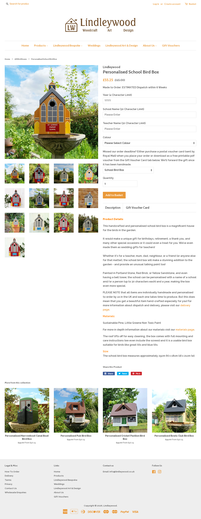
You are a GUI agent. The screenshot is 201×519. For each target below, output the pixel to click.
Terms (8, 480)
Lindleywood (110, 505)
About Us (149, 45)
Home (25, 45)
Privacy (8, 484)
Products (40, 45)
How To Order (12, 471)
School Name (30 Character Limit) (123, 109)
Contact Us (11, 488)
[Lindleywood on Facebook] (154, 472)
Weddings (94, 45)
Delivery (9, 475)
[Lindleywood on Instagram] (159, 472)
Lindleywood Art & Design (122, 45)
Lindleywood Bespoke (67, 45)
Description (112, 207)
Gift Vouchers (171, 45)
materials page (185, 329)
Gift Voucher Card (137, 207)
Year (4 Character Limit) (117, 94)
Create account (172, 4)
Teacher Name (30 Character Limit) (124, 123)
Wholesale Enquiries (15, 492)
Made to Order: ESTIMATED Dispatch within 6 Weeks (135, 87)
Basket (192, 4)
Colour (107, 137)
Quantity (108, 178)
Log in (156, 4)
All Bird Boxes (21, 59)
